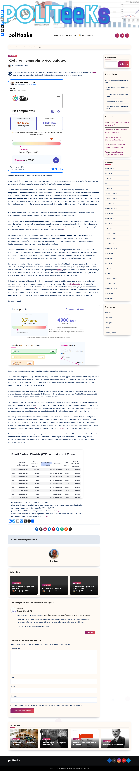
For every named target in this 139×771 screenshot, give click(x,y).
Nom (12, 677)
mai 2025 (108, 228)
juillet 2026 (109, 168)
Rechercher (110, 58)
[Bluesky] (2, 23)
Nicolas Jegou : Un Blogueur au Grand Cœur (116, 88)
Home (55, 35)
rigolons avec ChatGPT (51, 589)
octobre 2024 (110, 243)
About (62, 35)
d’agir (94, 72)
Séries (107, 328)
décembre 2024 (111, 233)
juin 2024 (108, 263)
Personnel (12, 55)
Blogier (75, 768)
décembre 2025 (111, 193)
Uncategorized (110, 333)
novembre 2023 (111, 278)
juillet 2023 (109, 298)
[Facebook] (2, 12)
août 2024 (109, 253)
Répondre (90, 632)
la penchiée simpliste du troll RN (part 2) (117, 107)
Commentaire (15, 649)
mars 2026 (109, 188)
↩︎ (49, 502)
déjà (61, 428)
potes (59, 270)
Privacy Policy (72, 35)
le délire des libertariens (114, 101)
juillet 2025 (109, 218)
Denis (107, 144)
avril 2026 (109, 183)
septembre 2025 (111, 208)
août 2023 (109, 293)
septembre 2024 (111, 248)
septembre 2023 (111, 288)
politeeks (20, 35)
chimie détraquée (73, 284)
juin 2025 (108, 223)
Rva (15, 66)
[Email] (2, 19)
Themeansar (84, 768)
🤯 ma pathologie (86, 35)
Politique (108, 323)
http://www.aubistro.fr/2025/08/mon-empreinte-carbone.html (67, 615)
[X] (2, 27)
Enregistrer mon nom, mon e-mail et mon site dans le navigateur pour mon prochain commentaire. (47, 705)
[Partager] (2, 34)
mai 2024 (108, 268)
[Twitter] (2, 15)
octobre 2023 (110, 283)
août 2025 (109, 213)
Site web (13, 696)
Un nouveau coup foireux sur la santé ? (116, 81)
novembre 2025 (111, 198)
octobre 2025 (110, 203)
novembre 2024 (111, 238)
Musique (108, 313)
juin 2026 (108, 173)
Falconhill (108, 130)
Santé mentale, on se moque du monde (116, 95)
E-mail (13, 686)
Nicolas (20, 608)
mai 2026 (108, 178)
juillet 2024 (109, 258)
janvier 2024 (109, 273)
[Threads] (2, 30)
